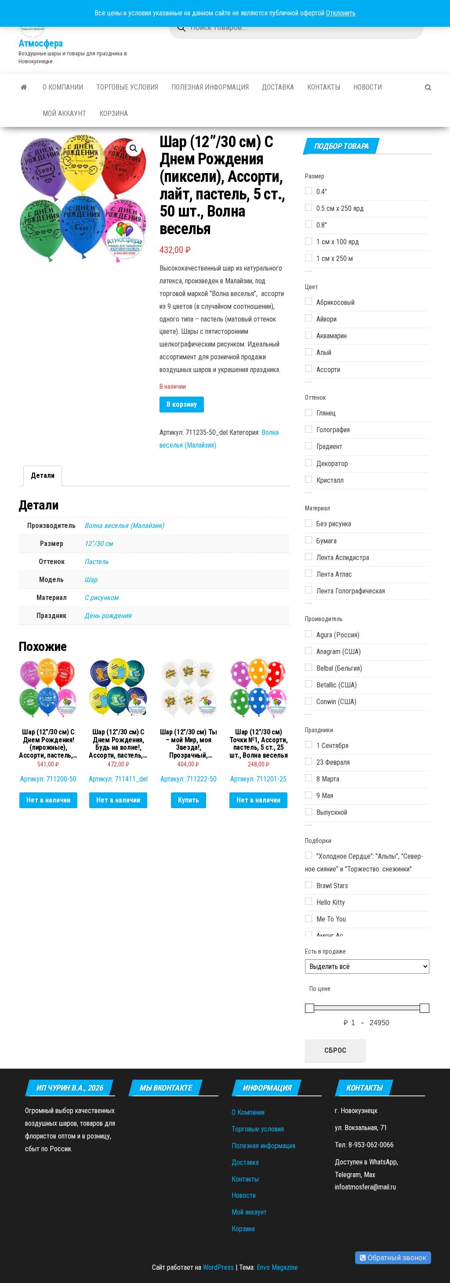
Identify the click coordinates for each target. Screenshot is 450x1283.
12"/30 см (98, 543)
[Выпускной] (308, 811)
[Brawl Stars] (308, 884)
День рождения (107, 615)
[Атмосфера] (24, 87)
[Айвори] (308, 318)
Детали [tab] (42, 475)
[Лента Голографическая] (308, 589)
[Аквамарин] (308, 335)
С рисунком (101, 597)
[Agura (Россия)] (308, 633)
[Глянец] (308, 412)
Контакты (323, 87)
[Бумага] (308, 539)
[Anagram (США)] (308, 650)
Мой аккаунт (64, 113)
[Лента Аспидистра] (308, 556)
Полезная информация (210, 87)
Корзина (113, 113)
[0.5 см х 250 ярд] (308, 207)
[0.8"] (308, 224)
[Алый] (308, 351)
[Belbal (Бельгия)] (308, 667)
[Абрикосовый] (308, 301)
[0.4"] (308, 190)
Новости (367, 87)
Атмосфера (40, 43)
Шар (90, 579)
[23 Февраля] (308, 761)
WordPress (218, 1267)
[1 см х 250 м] (308, 257)
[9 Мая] (308, 795)
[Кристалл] (308, 479)
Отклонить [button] (341, 13)
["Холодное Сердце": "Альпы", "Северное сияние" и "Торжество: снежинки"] (308, 855)
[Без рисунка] (308, 523)
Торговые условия (127, 87)
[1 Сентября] (308, 744)
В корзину (182, 404)
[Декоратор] (308, 462)
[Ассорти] (308, 368)
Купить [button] (188, 800)
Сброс (335, 1050)
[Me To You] (308, 918)
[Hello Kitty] (308, 901)
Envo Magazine (277, 1267)
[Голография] (308, 429)
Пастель (96, 561)
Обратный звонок (396, 1258)
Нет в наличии (48, 800)
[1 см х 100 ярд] (308, 241)
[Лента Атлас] (308, 573)
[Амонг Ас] (308, 935)
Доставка (278, 87)
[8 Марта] (308, 777)
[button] (134, 148)
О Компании (63, 87)
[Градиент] (308, 445)
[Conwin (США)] (308, 701)
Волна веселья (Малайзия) (124, 525)
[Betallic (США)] (308, 683)
